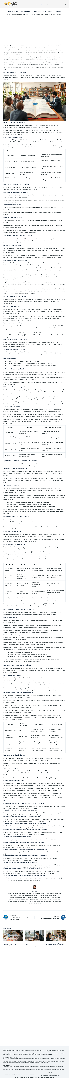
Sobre (8, 1074)
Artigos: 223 (34, 906)
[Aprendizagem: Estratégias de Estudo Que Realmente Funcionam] (56, 935)
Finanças (47, 4)
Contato (60, 4)
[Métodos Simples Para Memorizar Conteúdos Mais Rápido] (13, 935)
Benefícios (34, 4)
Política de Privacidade (28, 1074)
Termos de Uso (18, 1074)
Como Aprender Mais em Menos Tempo (33, 943)
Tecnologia (53, 4)
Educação (40, 4)
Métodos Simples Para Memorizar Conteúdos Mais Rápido (12, 943)
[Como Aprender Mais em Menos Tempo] (34, 935)
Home (29, 4)
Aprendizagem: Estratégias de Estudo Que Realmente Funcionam (55, 943)
